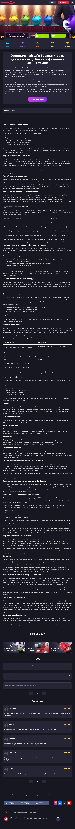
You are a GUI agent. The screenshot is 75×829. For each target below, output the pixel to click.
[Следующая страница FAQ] (44, 693)
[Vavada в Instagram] (55, 803)
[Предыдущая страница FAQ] (31, 693)
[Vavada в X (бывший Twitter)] (64, 803)
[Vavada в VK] (60, 803)
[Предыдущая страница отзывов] (31, 781)
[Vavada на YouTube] (69, 803)
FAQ (48, 795)
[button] (73, 22)
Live (13, 795)
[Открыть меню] (72, 2)
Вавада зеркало (38, 99)
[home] (8, 2)
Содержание (39, 795)
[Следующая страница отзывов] (44, 781)
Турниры (29, 795)
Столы (20, 795)
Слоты (7, 795)
